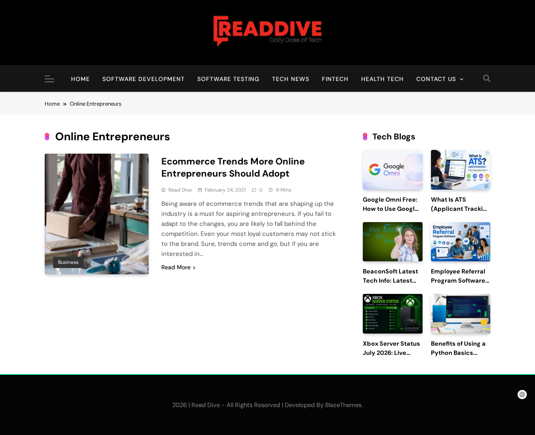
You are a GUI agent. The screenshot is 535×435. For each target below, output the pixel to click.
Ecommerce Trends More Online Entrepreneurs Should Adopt (233, 167)
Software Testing (228, 79)
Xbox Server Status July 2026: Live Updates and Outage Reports (391, 357)
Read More (176, 267)
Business (68, 262)
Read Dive (180, 189)
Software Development (143, 79)
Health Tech (382, 79)
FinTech (335, 79)
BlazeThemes (343, 405)
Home (80, 79)
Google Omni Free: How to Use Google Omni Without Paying (390, 213)
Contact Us (436, 79)
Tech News (290, 79)
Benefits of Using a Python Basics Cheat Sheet (458, 353)
